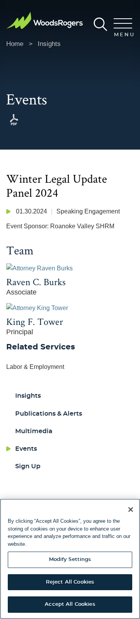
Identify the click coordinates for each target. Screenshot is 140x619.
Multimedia (33, 431)
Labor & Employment (35, 366)
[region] (70, 559)
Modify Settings (70, 559)
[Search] (100, 24)
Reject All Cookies (70, 582)
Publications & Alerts (48, 414)
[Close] (130, 509)
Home (14, 44)
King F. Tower (34, 321)
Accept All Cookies (70, 604)
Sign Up (27, 466)
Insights (49, 44)
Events (26, 449)
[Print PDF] (14, 125)
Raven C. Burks (36, 281)
